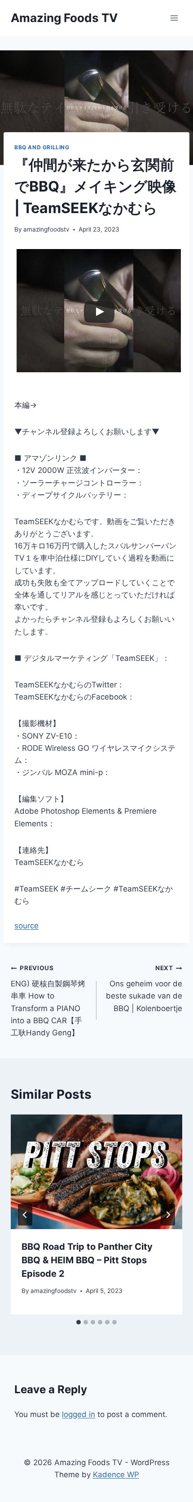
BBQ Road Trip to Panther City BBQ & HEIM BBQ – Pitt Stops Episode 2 (87, 1260)
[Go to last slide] (25, 1215)
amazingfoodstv (46, 229)
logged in (78, 1414)
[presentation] (96, 1171)
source (26, 925)
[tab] (78, 1322)
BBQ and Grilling (42, 147)
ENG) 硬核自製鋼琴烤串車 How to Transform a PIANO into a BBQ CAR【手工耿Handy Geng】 (48, 1000)
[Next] (168, 1215)
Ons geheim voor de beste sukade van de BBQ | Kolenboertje (144, 988)
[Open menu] (174, 18)
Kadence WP (116, 1474)
